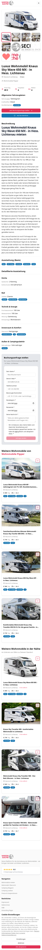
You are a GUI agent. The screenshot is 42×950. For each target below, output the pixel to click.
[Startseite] (7, 3)
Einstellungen (21, 939)
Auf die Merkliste (22, 115)
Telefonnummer (11, 385)
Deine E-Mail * (11, 378)
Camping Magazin (8, 888)
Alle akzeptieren (21, 947)
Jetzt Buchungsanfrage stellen (19, 110)
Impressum (5, 902)
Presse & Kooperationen (9, 893)
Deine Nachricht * (12, 414)
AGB (16, 431)
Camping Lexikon (7, 890)
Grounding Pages (7, 910)
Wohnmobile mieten (8, 882)
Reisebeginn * (11, 400)
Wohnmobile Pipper (13, 454)
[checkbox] (7, 425)
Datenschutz (6, 905)
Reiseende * (10, 407)
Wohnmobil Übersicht (9, 885)
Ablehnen (21, 943)
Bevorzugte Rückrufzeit (14, 393)
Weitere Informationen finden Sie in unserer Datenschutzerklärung (20, 933)
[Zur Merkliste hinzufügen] (38, 461)
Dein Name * (10, 371)
